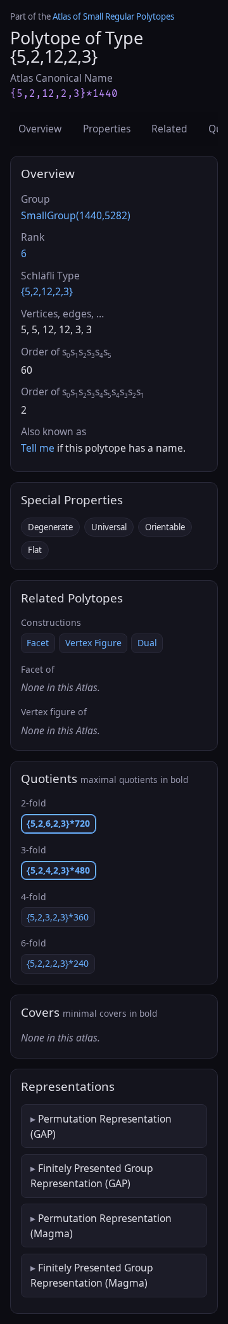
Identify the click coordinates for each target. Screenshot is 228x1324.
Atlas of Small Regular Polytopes (113, 16)
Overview (39, 129)
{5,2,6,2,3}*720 (58, 823)
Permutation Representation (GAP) (101, 1126)
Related (169, 129)
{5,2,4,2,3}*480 (58, 870)
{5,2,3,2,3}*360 (58, 917)
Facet (38, 643)
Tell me (37, 448)
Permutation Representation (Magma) (101, 1225)
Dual (147, 643)
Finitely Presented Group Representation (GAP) (91, 1175)
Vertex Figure (93, 643)
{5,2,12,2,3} (47, 291)
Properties (106, 129)
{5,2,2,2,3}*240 (58, 963)
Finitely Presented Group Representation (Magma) (91, 1275)
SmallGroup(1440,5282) (75, 215)
